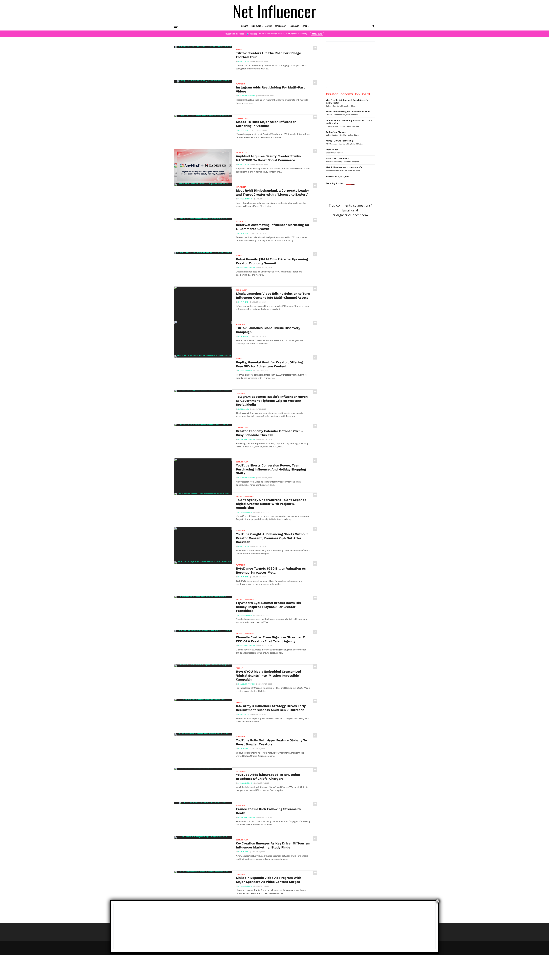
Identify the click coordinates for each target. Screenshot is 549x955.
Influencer (256, 26)
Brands (244, 26)
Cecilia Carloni (245, 199)
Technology (280, 26)
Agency (268, 26)
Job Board (294, 26)
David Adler (243, 61)
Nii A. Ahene (243, 130)
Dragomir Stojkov (246, 96)
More (305, 26)
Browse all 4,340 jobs (337, 176)
